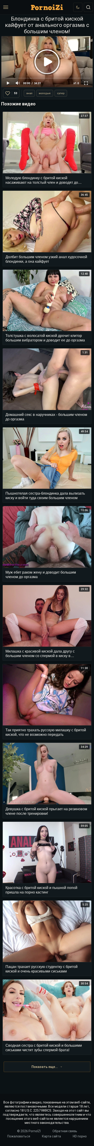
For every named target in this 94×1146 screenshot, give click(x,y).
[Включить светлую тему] (77, 7)
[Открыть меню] (5, 7)
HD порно (80, 1136)
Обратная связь (64, 1131)
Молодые (45, 93)
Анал (29, 93)
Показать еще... (44, 1067)
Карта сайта (51, 1136)
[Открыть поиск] (88, 7)
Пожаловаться (18, 1136)
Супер (61, 93)
